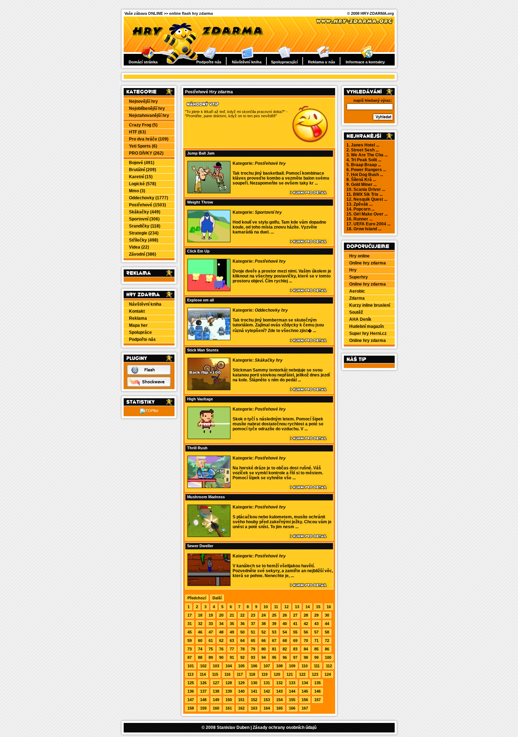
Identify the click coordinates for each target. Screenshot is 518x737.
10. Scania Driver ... (365, 189)
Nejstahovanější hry (149, 115)
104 (229, 666)
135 (317, 683)
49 (232, 632)
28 (306, 615)
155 (292, 700)
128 (229, 683)
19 (211, 615)
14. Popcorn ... (360, 209)
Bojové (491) (141, 162)
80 (263, 649)
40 (285, 624)
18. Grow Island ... (363, 228)
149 (216, 700)
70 (306, 640)
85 (316, 649)
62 (221, 640)
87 (189, 657)
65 (253, 640)
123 (315, 674)
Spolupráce (140, 332)
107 (267, 666)
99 (316, 657)
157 (317, 700)
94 (263, 657)
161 (229, 708)
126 (203, 683)
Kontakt (137, 311)
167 (305, 708)
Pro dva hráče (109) (148, 139)
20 (221, 615)
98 (306, 657)
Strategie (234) (144, 233)
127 (216, 683)
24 (263, 615)
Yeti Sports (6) (143, 146)
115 (215, 674)
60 (200, 640)
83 (295, 649)
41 (295, 624)
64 (242, 640)
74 (200, 649)
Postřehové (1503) (147, 204)
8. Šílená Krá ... (361, 179)
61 (211, 640)
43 (316, 624)
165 (279, 708)
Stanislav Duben (233, 727)
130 (254, 683)
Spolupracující (284, 62)
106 (254, 666)
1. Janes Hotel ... (362, 145)
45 (189, 632)
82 (285, 649)
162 (241, 708)
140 (241, 691)
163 (254, 708)
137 (203, 691)
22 (242, 615)
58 (327, 632)
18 (200, 615)
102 (203, 666)
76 (221, 649)
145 (305, 691)
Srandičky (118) (144, 226)
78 (242, 649)
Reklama (138, 318)
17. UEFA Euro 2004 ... (368, 223)
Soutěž (356, 312)
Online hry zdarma (367, 263)
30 (327, 615)
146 (317, 691)
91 (232, 657)
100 (328, 657)
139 (229, 691)
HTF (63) (137, 132)
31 (189, 624)
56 (306, 632)
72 (327, 640)
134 (305, 683)
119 (264, 674)
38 (263, 624)
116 (227, 674)
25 (274, 615)
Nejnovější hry (143, 101)
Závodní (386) (142, 254)
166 (292, 708)
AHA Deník (360, 319)
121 (289, 674)
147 (190, 700)
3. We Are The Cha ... (367, 154)
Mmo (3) (137, 190)
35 (232, 624)
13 (297, 607)
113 (190, 674)
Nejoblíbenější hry (147, 108)
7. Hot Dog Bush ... (364, 174)
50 (242, 632)
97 (295, 657)
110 (305, 666)
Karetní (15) (141, 176)
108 (279, 666)
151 (241, 700)
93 (253, 657)
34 (221, 624)
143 (279, 691)
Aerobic (357, 291)
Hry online (359, 256)
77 (232, 649)
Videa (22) (139, 247)
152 (254, 700)
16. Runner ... (359, 219)
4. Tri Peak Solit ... (363, 159)
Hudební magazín (366, 326)
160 (216, 708)
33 (211, 624)
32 (200, 624)
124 (328, 674)
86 (327, 649)
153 (267, 700)
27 (295, 615)
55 (295, 632)
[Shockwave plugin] (149, 385)
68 (285, 640)
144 (292, 691)
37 (253, 624)
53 (274, 632)
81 (274, 649)
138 (216, 691)
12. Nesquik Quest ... (366, 199)
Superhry (358, 277)
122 (302, 674)
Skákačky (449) (144, 212)
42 (306, 624)
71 (316, 640)
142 (267, 691)
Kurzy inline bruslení (369, 305)
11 (276, 607)
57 (316, 632)
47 (211, 632)
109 (292, 666)
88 (200, 657)
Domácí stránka (143, 62)
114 (203, 674)
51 (253, 632)
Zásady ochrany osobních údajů (284, 727)
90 (221, 657)
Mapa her (138, 325)
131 (267, 683)
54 (285, 632)
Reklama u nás (321, 62)
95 (274, 657)
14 (308, 607)
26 (285, 615)
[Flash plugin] (149, 373)
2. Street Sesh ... (362, 150)
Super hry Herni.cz (368, 333)
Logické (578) (142, 183)
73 (189, 649)
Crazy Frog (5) (143, 125)
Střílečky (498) (143, 240)
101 (190, 666)
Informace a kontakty (365, 62)
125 (190, 683)
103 (216, 666)
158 (190, 708)
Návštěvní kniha (246, 62)
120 (277, 674)
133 (292, 683)
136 (190, 691)
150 (229, 700)
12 (286, 607)
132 (279, 683)
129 (241, 683)
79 (253, 649)
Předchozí (196, 598)
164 (267, 708)
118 (252, 674)
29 (316, 615)
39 (274, 624)
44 (327, 624)
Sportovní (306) (144, 219)
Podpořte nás (208, 62)
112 (329, 666)
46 (200, 632)
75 (211, 649)
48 (221, 632)
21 (232, 615)
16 (329, 607)
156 (305, 700)
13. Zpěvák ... (359, 204)
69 (295, 640)
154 (279, 700)
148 (203, 700)
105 (241, 666)
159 (203, 708)
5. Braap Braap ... (363, 164)
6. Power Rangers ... (366, 169)
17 (189, 615)
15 (318, 607)
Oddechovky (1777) (148, 197)
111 (317, 666)
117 (240, 674)
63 (232, 640)
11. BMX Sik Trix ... (364, 194)
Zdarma (357, 298)
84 (306, 649)
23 (253, 615)
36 (242, 624)
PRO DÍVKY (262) (146, 153)
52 (263, 632)
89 (211, 657)
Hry (353, 270)
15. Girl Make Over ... (367, 214)
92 (242, 657)
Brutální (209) (142, 169)
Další (217, 598)
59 (189, 640)
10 (266, 607)
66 (263, 640)
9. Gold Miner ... (361, 184)
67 (274, 640)
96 (285, 657)
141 (254, 691)
